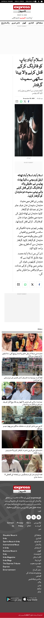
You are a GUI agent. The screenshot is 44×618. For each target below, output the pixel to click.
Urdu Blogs (7, 560)
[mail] (18, 284)
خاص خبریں (16, 23)
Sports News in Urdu (11, 541)
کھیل (24, 23)
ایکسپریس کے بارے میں (37, 526)
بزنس (39, 585)
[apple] (30, 600)
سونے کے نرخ (37, 569)
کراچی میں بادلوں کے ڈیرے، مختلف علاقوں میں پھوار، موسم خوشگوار (22, 427)
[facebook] (39, 284)
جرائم (39, 591)
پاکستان (6, 23)
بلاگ (39, 582)
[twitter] (32, 284)
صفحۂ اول (39, 23)
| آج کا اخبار (29, 18)
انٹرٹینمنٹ (37, 554)
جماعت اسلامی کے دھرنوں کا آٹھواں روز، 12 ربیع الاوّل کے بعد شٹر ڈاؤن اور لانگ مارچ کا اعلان (22, 403)
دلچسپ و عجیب (35, 563)
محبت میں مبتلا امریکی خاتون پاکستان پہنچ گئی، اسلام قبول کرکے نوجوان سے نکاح (22, 355)
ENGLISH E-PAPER (31, 1)
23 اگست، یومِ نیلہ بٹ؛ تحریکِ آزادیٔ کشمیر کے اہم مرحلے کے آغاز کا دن (23, 379)
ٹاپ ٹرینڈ (38, 560)
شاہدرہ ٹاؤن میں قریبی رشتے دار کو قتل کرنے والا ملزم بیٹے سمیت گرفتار (23, 451)
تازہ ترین (31, 23)
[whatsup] (25, 284)
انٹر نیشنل (37, 547)
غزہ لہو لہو (37, 541)
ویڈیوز (39, 588)
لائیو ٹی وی (22, 18)
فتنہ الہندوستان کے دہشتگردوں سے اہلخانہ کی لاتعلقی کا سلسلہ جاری (23, 476)
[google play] (14, 600)
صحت (39, 566)
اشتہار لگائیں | (16, 18)
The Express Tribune (11, 563)
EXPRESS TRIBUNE (7, 1)
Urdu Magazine (9, 557)
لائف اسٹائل (37, 557)
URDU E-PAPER (19, 1)
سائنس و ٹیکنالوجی (34, 579)
